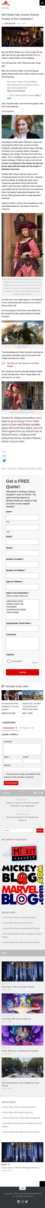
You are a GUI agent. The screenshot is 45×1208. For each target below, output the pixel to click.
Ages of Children (14, 581)
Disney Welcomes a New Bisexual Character (22, 928)
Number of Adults (15, 559)
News (4, 984)
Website (7, 765)
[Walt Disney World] (23, 601)
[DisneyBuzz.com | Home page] (5, 3)
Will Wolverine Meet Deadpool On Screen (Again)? (10, 706)
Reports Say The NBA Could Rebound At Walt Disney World (31, 706)
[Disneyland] (23, 606)
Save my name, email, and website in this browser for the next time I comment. (22, 775)
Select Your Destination (17, 593)
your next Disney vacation (26, 424)
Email (9, 536)
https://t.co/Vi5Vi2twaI (16, 91)
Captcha (10, 654)
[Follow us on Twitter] (42, 792)
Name (9, 512)
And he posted (7, 111)
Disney (35, 55)
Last (8, 532)
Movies (5, 1016)
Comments (11, 634)
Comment (8, 741)
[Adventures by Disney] (23, 609)
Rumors (6, 8)
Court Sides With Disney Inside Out (18, 923)
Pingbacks (27, 728)
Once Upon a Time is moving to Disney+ (20, 917)
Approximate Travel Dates (18, 623)
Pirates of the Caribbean (26, 468)
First (8, 522)
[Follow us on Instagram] (38, 792)
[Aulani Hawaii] (23, 612)
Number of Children (16, 570)
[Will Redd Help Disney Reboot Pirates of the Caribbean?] (22, 37)
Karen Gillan (12, 468)
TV (8, 984)
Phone (9, 548)
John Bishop (10, 23)
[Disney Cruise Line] (23, 604)
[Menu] (42, 3)
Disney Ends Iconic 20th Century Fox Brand (21, 942)
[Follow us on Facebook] (35, 792)
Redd (39, 468)
